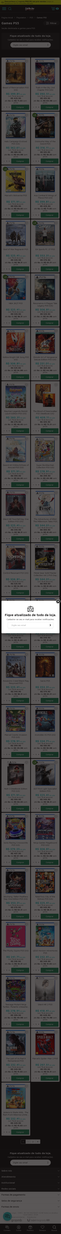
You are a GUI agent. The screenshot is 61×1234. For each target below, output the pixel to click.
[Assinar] (50, 625)
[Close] (57, 601)
